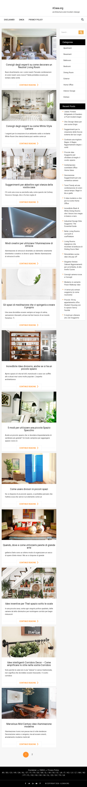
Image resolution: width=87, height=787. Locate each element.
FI (30, 773)
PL (28, 775)
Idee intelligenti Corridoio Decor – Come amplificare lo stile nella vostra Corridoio (29, 664)
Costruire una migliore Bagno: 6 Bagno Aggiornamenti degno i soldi (73, 144)
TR (60, 775)
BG (7, 773)
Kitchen (66, 97)
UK (64, 775)
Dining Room (68, 72)
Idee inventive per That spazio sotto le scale (29, 603)
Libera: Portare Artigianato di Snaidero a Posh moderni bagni (73, 114)
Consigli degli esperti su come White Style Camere (29, 127)
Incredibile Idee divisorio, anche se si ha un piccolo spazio (29, 367)
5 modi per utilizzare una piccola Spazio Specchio (29, 429)
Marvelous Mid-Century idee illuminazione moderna (29, 725)
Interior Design (69, 91)
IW (49, 773)
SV (56, 775)
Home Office (68, 85)
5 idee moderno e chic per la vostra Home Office (73, 200)
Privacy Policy (36, 20)
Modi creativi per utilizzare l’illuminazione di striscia (29, 244)
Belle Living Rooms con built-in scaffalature (72, 234)
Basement (67, 54)
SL (48, 775)
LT (76, 773)
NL (23, 773)
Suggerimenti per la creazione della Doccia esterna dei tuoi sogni (73, 132)
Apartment (67, 48)
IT (64, 773)
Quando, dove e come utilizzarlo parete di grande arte (29, 546)
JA (61, 773)
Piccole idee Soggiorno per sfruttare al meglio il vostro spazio (72, 156)
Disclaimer (9, 20)
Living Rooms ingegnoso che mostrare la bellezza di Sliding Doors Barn (73, 245)
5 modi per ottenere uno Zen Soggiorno (72, 316)
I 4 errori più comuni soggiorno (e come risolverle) (72, 292)
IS (57, 773)
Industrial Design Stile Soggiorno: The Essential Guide (73, 223)
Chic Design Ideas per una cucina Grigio (73, 123)
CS (11, 773)
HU (53, 773)
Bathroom (67, 60)
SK (44, 775)
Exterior (66, 79)
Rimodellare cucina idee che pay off (71, 255)
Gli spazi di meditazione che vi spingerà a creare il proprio (29, 306)
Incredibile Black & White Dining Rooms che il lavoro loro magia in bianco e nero (73, 212)
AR (3, 773)
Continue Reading (27, 85)
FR (34, 773)
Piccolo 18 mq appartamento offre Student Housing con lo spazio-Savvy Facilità (72, 305)
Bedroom (67, 66)
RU (36, 775)
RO (32, 775)
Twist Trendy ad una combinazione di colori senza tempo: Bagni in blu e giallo (73, 189)
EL (46, 773)
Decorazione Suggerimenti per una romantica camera (72, 178)
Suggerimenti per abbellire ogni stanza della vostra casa (29, 186)
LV (72, 773)
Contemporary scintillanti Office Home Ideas (70, 167)
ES (52, 775)
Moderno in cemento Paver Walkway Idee (72, 283)
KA (42, 773)
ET (27, 773)
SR (40, 775)
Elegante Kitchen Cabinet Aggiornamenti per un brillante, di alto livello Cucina (73, 266)
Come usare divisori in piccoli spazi (29, 489)
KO (68, 773)
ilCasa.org (57, 8)
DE (38, 773)
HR (15, 773)
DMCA (21, 20)
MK (79, 773)
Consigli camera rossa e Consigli (73, 275)
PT (24, 775)
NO (84, 773)
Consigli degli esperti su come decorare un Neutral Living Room (29, 66)
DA (19, 773)
